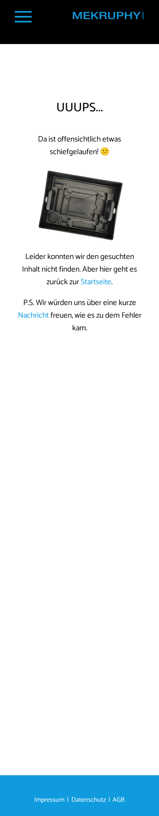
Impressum (49, 799)
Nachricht (33, 315)
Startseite (96, 282)
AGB (119, 799)
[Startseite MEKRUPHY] (108, 17)
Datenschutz (88, 799)
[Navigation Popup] (23, 16)
